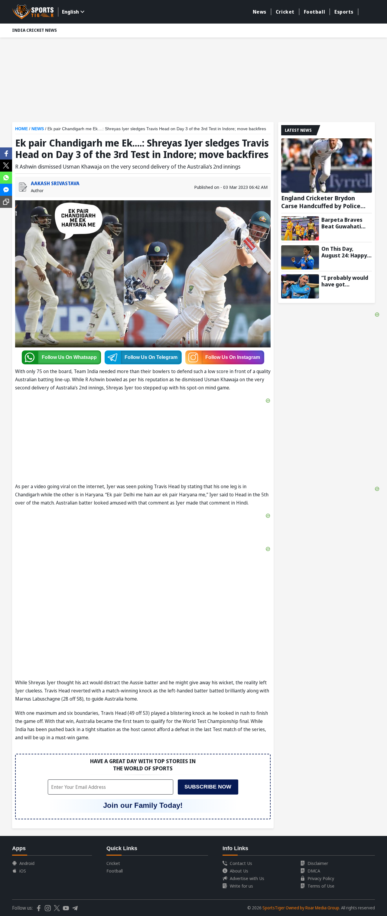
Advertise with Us (247, 878)
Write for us (241, 886)
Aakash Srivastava (55, 183)
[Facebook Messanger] (6, 189)
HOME (21, 128)
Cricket (285, 11)
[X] (6, 165)
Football (314, 11)
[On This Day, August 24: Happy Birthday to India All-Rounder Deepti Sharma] (300, 257)
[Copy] (6, 202)
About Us (239, 871)
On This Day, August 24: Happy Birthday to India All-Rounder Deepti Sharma (346, 252)
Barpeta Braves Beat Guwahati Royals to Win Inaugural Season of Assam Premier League (345, 223)
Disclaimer (317, 863)
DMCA (313, 871)
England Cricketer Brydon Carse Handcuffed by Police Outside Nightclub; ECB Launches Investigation (320, 202)
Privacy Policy (320, 878)
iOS (22, 871)
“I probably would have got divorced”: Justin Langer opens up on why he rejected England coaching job (346, 281)
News (259, 11)
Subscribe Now (207, 787)
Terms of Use (320, 886)
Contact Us (241, 863)
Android (26, 863)
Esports (343, 11)
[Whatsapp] (6, 177)
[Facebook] (6, 153)
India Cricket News (34, 30)
